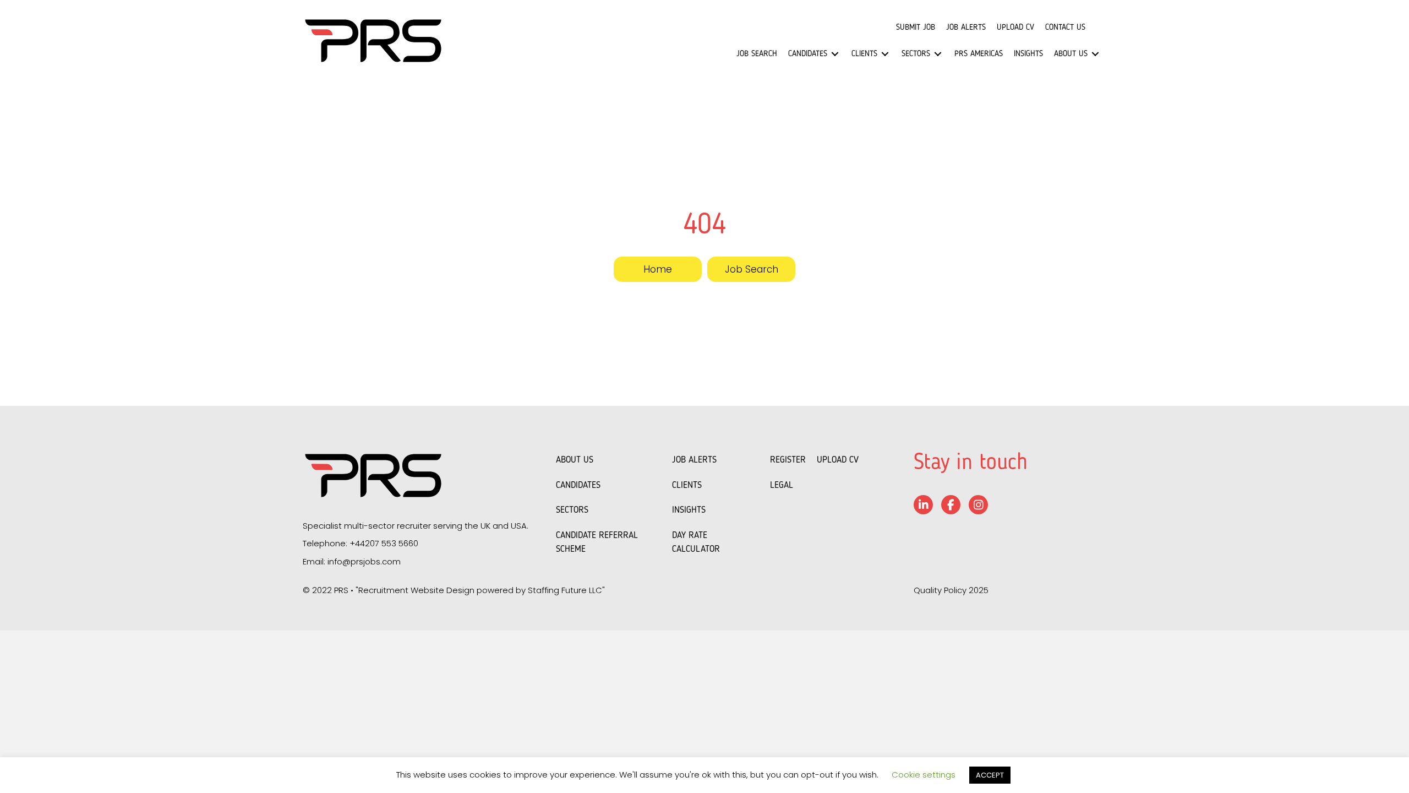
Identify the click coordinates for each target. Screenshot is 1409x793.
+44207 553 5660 (383, 543)
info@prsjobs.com (364, 561)
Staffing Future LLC (565, 590)
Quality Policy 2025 (951, 590)
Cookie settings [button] (923, 774)
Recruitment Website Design (416, 590)
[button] (658, 269)
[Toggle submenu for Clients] (885, 54)
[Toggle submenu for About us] (1095, 54)
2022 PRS (330, 590)
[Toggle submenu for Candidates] (835, 54)
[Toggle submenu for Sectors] (937, 54)
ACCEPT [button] (990, 775)
